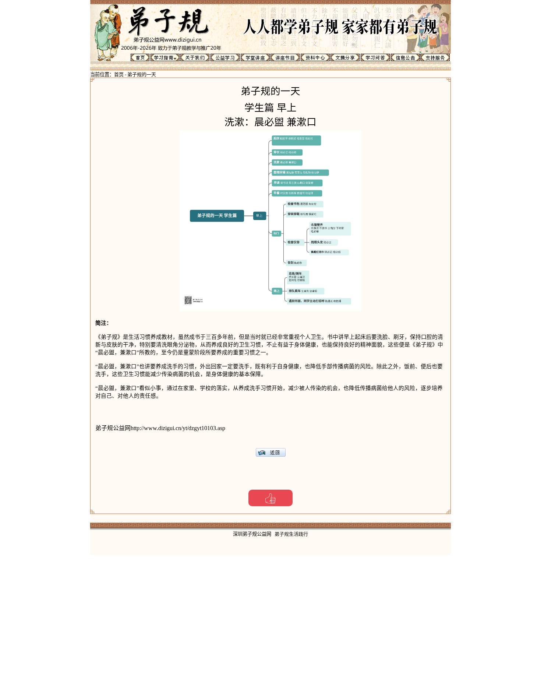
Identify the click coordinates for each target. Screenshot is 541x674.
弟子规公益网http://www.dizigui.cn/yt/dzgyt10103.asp (160, 428)
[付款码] (270, 498)
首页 (119, 74)
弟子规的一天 (141, 74)
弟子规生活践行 (291, 534)
